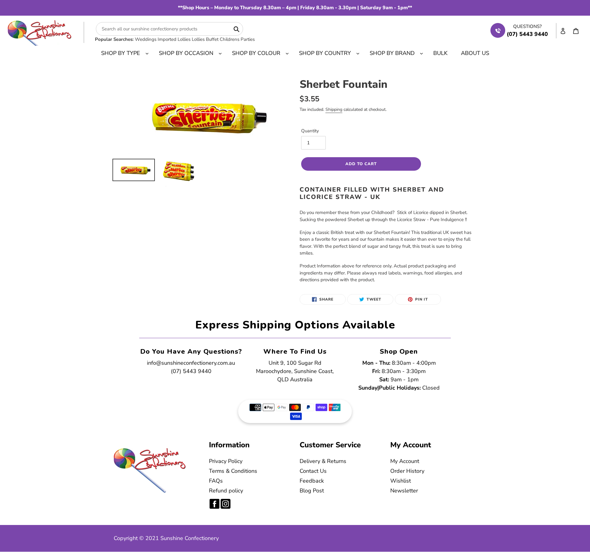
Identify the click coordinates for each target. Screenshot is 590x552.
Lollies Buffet (205, 39)
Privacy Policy (225, 461)
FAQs (216, 480)
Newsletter (404, 490)
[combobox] (169, 29)
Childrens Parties (237, 39)
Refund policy (226, 490)
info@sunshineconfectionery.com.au (191, 363)
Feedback (312, 480)
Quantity (310, 131)
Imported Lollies (174, 39)
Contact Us (313, 471)
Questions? (527, 26)
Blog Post (312, 490)
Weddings (145, 39)
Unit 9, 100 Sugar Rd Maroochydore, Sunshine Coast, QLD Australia (295, 371)
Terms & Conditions (233, 471)
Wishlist (400, 480)
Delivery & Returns (323, 461)
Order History (407, 471)
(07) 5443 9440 (191, 371)
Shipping (333, 109)
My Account (404, 461)
